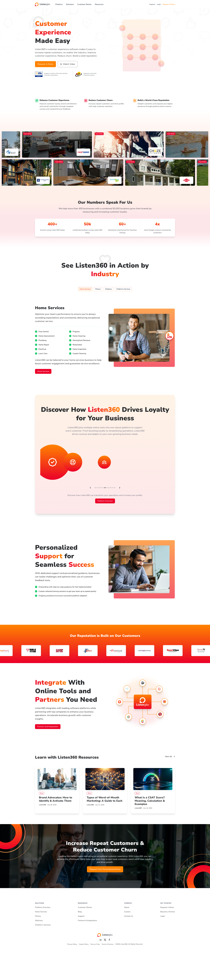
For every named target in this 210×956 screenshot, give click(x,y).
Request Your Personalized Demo (105, 869)
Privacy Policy (72, 944)
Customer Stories (84, 4)
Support (152, 4)
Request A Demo (169, 4)
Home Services (43, 371)
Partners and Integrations (47, 726)
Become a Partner (167, 912)
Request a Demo (167, 907)
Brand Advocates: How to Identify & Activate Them (55, 799)
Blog (80, 912)
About (126, 907)
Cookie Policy (83, 944)
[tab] (85, 289)
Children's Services (43, 925)
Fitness (38, 916)
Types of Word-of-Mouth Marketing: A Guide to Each (104, 799)
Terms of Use (95, 944)
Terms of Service (108, 944)
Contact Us (128, 916)
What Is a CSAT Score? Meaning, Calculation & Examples (150, 801)
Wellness (39, 920)
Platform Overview (105, 501)
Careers (127, 912)
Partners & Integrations (87, 920)
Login (159, 4)
